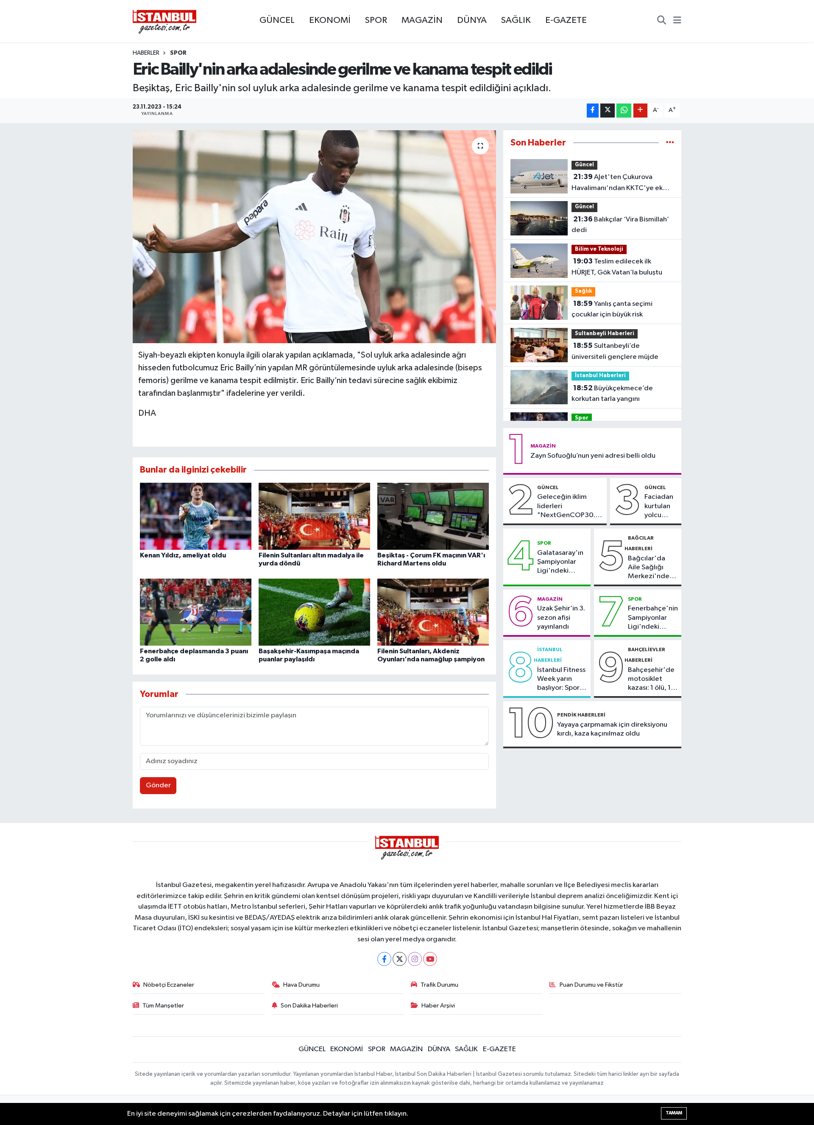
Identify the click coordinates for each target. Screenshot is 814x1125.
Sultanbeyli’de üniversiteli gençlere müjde (614, 351)
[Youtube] (430, 959)
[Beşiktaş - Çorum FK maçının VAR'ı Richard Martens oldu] (433, 516)
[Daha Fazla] (640, 111)
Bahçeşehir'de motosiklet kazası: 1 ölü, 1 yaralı (651, 679)
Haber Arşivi (438, 1005)
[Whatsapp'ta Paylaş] (623, 111)
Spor (178, 53)
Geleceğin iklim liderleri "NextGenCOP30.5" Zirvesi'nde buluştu (570, 506)
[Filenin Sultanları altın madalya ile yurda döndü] (314, 516)
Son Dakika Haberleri (309, 1005)
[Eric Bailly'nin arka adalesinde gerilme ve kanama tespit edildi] (314, 236)
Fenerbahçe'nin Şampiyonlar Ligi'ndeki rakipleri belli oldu (653, 618)
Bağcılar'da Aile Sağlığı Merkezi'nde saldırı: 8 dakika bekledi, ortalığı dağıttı (652, 568)
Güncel (584, 165)
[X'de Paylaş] (607, 111)
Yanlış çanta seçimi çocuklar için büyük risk (611, 309)
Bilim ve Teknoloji (599, 249)
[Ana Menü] (677, 21)
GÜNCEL (277, 20)
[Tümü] (670, 142)
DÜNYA (472, 20)
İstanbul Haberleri (600, 375)
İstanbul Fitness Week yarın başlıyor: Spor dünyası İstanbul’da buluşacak (561, 679)
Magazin (543, 445)
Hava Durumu (301, 985)
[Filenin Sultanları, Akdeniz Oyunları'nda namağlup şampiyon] (433, 612)
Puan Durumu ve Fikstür (591, 985)
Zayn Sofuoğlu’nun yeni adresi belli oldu (592, 455)
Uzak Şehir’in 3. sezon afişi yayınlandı (561, 617)
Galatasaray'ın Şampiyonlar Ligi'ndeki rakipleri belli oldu (560, 562)
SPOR (376, 20)
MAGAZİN (422, 20)
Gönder (158, 785)
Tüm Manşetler (163, 1005)
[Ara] (661, 21)
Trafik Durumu (439, 985)
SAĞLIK (516, 20)
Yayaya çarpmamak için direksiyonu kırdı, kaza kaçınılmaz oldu (612, 729)
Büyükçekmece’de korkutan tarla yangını (612, 393)
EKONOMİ (330, 20)
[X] (400, 959)
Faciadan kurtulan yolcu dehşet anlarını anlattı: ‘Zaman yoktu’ (658, 506)
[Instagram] (415, 959)
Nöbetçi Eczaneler (168, 985)
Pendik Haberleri (581, 714)
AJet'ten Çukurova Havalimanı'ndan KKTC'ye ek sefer (617, 183)
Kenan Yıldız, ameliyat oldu (183, 555)
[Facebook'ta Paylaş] (593, 111)
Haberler (146, 53)
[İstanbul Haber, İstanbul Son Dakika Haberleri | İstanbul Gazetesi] (164, 21)
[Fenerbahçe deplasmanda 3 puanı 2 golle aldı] (195, 612)
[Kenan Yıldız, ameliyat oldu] (195, 516)
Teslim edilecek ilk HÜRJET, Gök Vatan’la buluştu (616, 266)
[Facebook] (384, 959)
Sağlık (583, 291)
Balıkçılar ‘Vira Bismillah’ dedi (620, 224)
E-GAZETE (566, 20)
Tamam (674, 1113)
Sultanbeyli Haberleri (604, 333)
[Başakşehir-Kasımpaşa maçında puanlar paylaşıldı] (314, 612)
